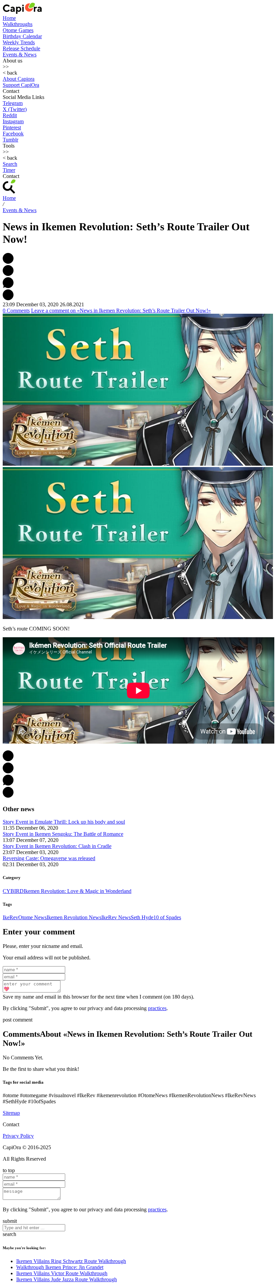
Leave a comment (121, 310)
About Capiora (18, 79)
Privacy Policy (18, 1136)
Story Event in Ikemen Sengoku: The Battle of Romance (63, 834)
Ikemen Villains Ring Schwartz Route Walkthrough (71, 1261)
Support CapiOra (21, 85)
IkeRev (10, 917)
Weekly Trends (19, 42)
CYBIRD (13, 891)
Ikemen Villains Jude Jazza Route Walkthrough (66, 1279)
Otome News (32, 917)
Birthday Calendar (22, 36)
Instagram (13, 121)
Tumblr (10, 140)
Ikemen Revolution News (74, 917)
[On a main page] (22, 12)
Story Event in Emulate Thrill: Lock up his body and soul (64, 822)
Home (9, 18)
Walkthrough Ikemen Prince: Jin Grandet (59, 1267)
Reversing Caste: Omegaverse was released (49, 858)
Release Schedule (21, 48)
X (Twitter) (15, 109)
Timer (9, 170)
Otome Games (18, 30)
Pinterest (12, 127)
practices (157, 1008)
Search (10, 164)
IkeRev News (116, 917)
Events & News (19, 54)
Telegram (13, 103)
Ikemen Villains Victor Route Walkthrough (61, 1273)
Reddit (10, 115)
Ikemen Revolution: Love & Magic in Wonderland (77, 891)
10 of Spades (167, 917)
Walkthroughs (17, 24)
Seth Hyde (142, 917)
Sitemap (11, 1113)
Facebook (13, 133)
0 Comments (16, 310)
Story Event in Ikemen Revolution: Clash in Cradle (57, 846)
